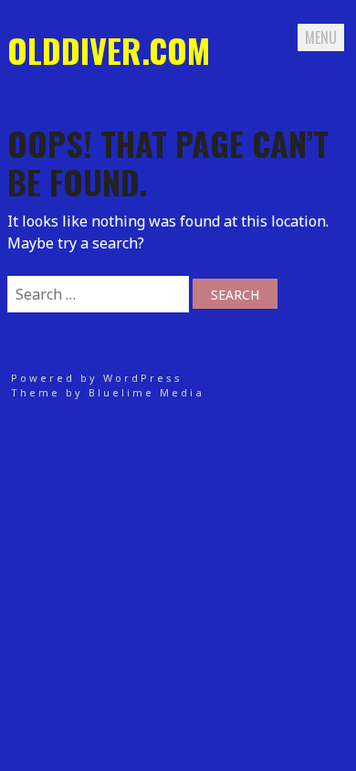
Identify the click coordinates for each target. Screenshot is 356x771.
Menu (321, 37)
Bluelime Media (146, 392)
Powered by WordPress (97, 378)
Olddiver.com (108, 50)
